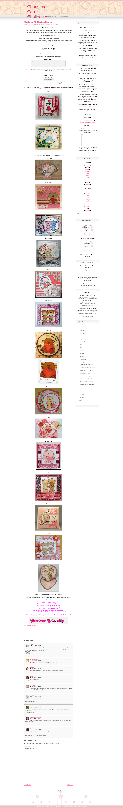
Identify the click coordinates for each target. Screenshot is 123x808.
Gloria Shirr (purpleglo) (35, 717)
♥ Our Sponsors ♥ (63, 16)
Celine (48, 91)
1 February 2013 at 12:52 (35, 729)
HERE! (89, 101)
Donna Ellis (32, 685)
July (81, 344)
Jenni (48, 270)
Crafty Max (32, 728)
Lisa (87, 167)
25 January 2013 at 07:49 (35, 668)
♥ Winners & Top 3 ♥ (39, 16)
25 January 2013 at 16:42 (35, 686)
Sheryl (48, 563)
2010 (80, 394)
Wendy (87, 207)
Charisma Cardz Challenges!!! (44, 806)
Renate (48, 504)
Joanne (48, 182)
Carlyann (87, 166)
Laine (48, 417)
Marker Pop (28, 82)
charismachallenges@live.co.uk (87, 122)
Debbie (48, 301)
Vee (87, 190)
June (81, 347)
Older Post (69, 784)
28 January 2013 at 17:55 (35, 707)
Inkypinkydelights (34, 659)
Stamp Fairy (28, 69)
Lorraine (87, 184)
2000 (80, 400)
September (82, 339)
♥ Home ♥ (28, 16)
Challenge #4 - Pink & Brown (86, 364)
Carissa (48, 387)
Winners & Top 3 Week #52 (86, 379)
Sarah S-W (87, 171)
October (82, 336)
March (81, 356)
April (81, 353)
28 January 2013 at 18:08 (35, 718)
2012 (80, 389)
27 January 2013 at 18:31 (35, 697)
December (82, 330)
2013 (80, 328)
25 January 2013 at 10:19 (35, 677)
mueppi (31, 676)
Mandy (49, 441)
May (81, 350)
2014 (80, 325)
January (82, 362)
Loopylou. (32, 667)
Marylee (87, 210)
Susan (87, 177)
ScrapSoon (32, 695)
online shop (42, 84)
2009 (80, 397)
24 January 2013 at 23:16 (35, 660)
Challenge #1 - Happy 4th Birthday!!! (88, 376)
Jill (48, 473)
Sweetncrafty (83, 806)
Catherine (48, 330)
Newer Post (27, 784)
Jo (87, 208)
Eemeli (87, 205)
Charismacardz (65, 806)
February (82, 359)
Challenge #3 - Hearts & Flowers (87, 367)
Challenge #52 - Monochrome (87, 381)
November (82, 333)
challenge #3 (32, 625)
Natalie (48, 238)
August (81, 341)
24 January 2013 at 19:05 (35, 645)
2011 (80, 392)
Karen (31, 706)
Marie (87, 175)
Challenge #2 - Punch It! (85, 370)
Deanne (48, 123)
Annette (32, 644)
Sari (87, 182)
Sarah (48, 533)
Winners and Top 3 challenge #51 (87, 384)
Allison (49, 158)
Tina (87, 181)
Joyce (48, 213)
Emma (87, 173)
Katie (87, 179)
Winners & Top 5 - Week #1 (86, 373)
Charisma (83, 129)
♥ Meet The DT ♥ (51, 16)
